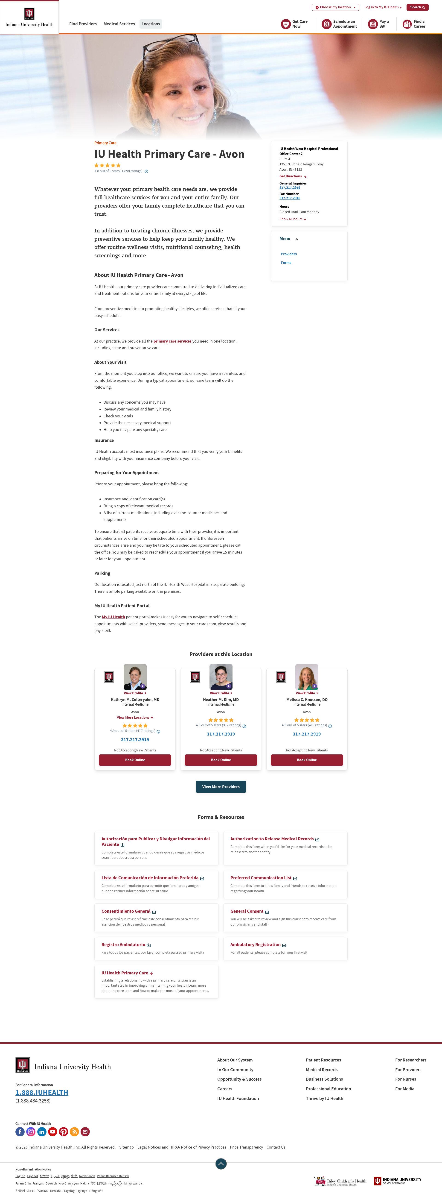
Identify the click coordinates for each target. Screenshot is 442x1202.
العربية (55, 1176)
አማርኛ (44, 1176)
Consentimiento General (126, 911)
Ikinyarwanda (132, 1183)
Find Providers (83, 24)
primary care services (173, 341)
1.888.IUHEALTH (41, 1092)
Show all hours (290, 219)
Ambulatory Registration (256, 944)
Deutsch (51, 1183)
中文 (74, 1176)
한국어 (20, 1191)
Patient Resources (323, 1060)
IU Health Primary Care (125, 973)
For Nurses (405, 1079)
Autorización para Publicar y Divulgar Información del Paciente (156, 841)
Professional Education (328, 1088)
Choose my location (335, 7)
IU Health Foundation (238, 1098)
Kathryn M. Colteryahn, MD (135, 699)
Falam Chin (23, 1183)
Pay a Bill (384, 24)
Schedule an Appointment (345, 24)
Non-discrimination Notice (33, 1169)
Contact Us (276, 1147)
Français (38, 1183)
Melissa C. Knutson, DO (307, 699)
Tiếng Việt (96, 1191)
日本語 (102, 1183)
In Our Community (235, 1069)
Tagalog (69, 1191)
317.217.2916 (289, 198)
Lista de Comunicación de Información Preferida (151, 878)
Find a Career (419, 24)
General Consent (247, 911)
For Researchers (411, 1060)
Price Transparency (246, 1147)
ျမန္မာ (65, 1176)
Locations (151, 24)
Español (32, 1176)
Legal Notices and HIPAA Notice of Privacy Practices (181, 1147)
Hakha (84, 1183)
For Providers (408, 1069)
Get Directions (290, 176)
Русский (43, 1191)
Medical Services (119, 24)
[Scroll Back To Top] (221, 1164)
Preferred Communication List (261, 878)
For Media (404, 1088)
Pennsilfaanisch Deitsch (113, 1176)
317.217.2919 (289, 187)
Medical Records (322, 1069)
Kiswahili (56, 1191)
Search (415, 7)
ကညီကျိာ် (115, 1183)
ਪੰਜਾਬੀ (31, 1191)
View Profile (133, 693)
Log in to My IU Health (381, 7)
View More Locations (133, 717)
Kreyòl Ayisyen (68, 1183)
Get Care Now (300, 24)
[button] (309, 238)
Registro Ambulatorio (124, 944)
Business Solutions (324, 1079)
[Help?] (146, 171)
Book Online (135, 759)
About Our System (235, 1060)
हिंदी (93, 1183)
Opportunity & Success (239, 1079)
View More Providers (221, 786)
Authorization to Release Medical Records (272, 839)
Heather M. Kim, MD (221, 699)
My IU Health (113, 617)
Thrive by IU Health (324, 1098)
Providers (289, 254)
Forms (286, 262)
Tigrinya (81, 1191)
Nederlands (87, 1176)
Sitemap (126, 1147)
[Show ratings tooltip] (158, 731)
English (20, 1176)
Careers (224, 1088)
